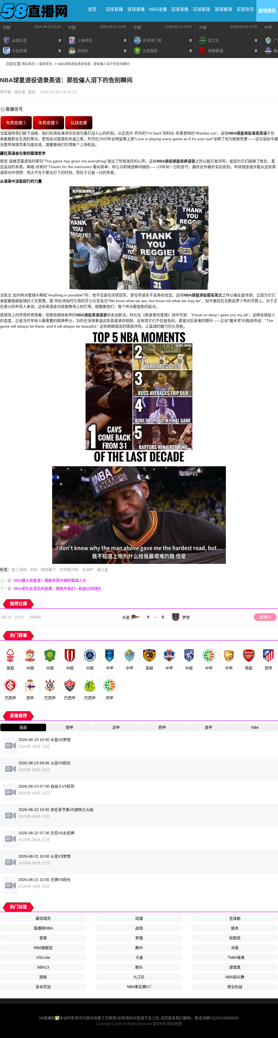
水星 (126, 617)
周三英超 (19, 569)
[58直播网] (34, 11)
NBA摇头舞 (234, 977)
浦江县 (102, 569)
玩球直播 (78, 122)
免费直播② (48, 122)
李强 (139, 938)
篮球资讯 (267, 10)
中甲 (268, 27)
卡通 (139, 957)
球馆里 (235, 967)
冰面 (235, 948)
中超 (6, 27)
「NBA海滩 (234, 957)
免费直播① (16, 122)
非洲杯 (87, 569)
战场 (139, 928)
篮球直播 (136, 9)
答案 (43, 938)
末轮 (33, 569)
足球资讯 (245, 9)
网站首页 (28, 64)
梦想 (186, 617)
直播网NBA (43, 928)
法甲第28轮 (69, 569)
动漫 (139, 918)
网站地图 (174, 1023)
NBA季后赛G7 (139, 987)
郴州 (139, 948)
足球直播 (114, 9)
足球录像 (179, 9)
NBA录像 (158, 9)
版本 (235, 928)
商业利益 (234, 987)
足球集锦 (201, 9)
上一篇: (43, 580)
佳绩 (31, 92)
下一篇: (51, 588)
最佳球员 (43, 918)
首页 (92, 9)
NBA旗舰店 (43, 948)
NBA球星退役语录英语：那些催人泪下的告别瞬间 (93, 64)
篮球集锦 (223, 9)
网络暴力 (48, 569)
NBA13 (43, 967)
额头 (139, 967)
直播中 (265, 617)
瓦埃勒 (235, 918)
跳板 (43, 977)
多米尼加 (43, 987)
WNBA (35, 617)
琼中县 (19, 92)
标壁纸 (235, 938)
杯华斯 (5, 92)
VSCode (43, 957)
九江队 (139, 977)
